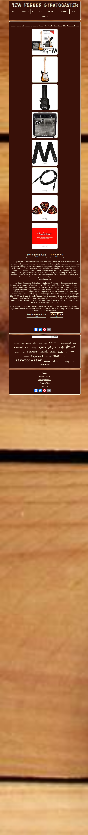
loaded (28, 343)
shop (74, 343)
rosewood (18, 347)
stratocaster (28, 360)
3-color (61, 352)
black (16, 343)
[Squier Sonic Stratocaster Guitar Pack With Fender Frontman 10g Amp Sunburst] (45, 42)
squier (42, 347)
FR (47, 386)
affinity (45, 343)
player (52, 347)
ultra (34, 343)
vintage (34, 348)
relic (73, 362)
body (61, 347)
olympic (67, 362)
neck (53, 351)
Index (44, 373)
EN (43, 386)
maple (44, 351)
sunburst (45, 364)
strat (56, 356)
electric (54, 342)
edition (48, 356)
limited (27, 348)
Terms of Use (45, 383)
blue (22, 343)
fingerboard (37, 356)
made (61, 362)
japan (40, 343)
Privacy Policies (44, 380)
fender (70, 347)
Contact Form (44, 376)
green (23, 352)
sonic (17, 352)
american (32, 351)
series (26, 357)
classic (63, 357)
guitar (70, 351)
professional (66, 343)
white (55, 361)
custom (47, 361)
